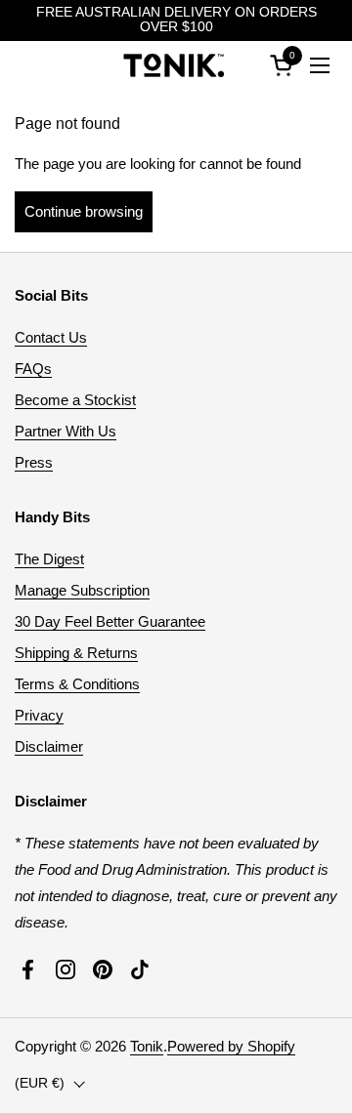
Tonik (146, 1046)
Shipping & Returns (76, 652)
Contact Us (51, 337)
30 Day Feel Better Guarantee (110, 621)
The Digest (49, 559)
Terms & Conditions (77, 684)
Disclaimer (49, 746)
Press (34, 462)
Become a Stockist (75, 400)
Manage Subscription (82, 590)
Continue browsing (83, 211)
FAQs (33, 368)
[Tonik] (173, 65)
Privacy (39, 715)
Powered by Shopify (231, 1046)
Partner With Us (65, 431)
